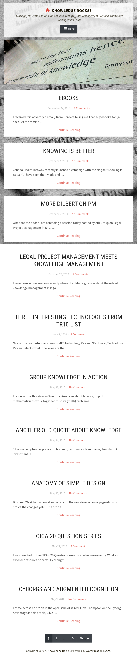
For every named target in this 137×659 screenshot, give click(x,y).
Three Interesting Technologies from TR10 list (68, 320)
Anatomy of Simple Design (68, 483)
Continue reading (68, 130)
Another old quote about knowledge (68, 430)
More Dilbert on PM (68, 203)
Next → (84, 638)
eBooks (68, 97)
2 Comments (80, 274)
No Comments (81, 161)
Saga (107, 651)
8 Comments (82, 108)
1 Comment (78, 334)
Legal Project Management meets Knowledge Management (68, 260)
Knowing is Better (68, 150)
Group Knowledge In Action (68, 377)
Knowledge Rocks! (71, 10)
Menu (71, 28)
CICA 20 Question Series (68, 536)
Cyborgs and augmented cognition (68, 589)
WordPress (92, 651)
